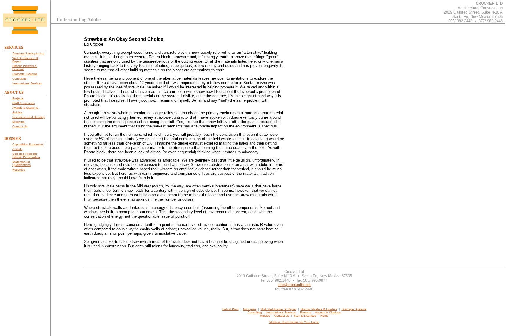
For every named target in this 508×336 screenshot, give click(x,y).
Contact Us (281, 315)
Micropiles (249, 309)
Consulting (255, 312)
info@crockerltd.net (294, 285)
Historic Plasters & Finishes (319, 309)
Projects (305, 312)
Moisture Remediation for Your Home (294, 322)
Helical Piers (230, 309)
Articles (265, 315)
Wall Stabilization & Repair (278, 309)
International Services (281, 312)
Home (324, 315)
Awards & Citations (328, 312)
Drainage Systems (354, 309)
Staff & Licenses (305, 315)
